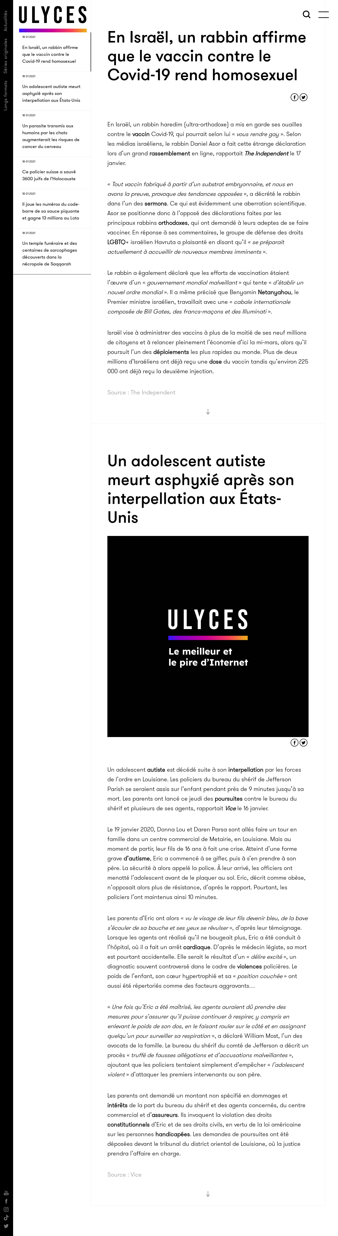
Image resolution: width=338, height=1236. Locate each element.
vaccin (141, 134)
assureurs (165, 1115)
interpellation (246, 770)
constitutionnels (128, 1124)
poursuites (229, 799)
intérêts (117, 1105)
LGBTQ (116, 242)
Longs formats (5, 95)
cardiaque (196, 947)
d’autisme (137, 858)
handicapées (172, 1134)
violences (249, 966)
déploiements (171, 352)
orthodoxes (173, 223)
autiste (156, 770)
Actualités (5, 20)
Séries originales (5, 56)
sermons (156, 203)
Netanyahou (274, 292)
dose (215, 361)
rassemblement (169, 153)
